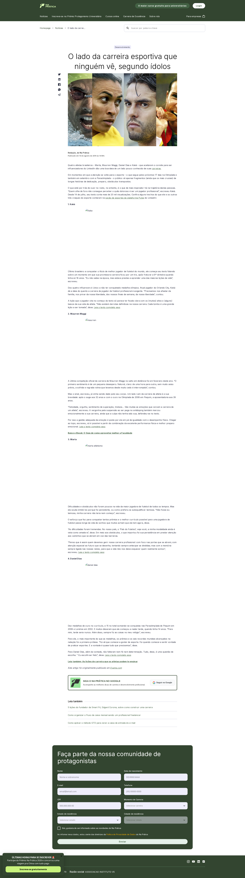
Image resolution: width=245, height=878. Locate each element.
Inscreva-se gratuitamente (33, 869)
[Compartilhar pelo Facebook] (59, 84)
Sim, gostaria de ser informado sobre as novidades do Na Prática (91, 828)
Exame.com (116, 668)
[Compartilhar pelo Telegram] (59, 94)
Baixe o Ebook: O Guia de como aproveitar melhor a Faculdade (100, 433)
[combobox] (126, 805)
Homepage (45, 28)
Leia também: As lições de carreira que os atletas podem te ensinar (103, 661)
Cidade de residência (133, 814)
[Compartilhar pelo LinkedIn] (59, 79)
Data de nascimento (133, 771)
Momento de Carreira (133, 799)
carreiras (156, 168)
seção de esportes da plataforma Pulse (124, 198)
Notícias (59, 28)
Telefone (128, 785)
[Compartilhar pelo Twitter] (59, 74)
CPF (59, 799)
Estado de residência (67, 814)
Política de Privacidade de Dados (121, 834)
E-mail (60, 785)
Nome (60, 771)
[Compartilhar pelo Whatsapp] (59, 89)
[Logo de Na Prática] (48, 6)
